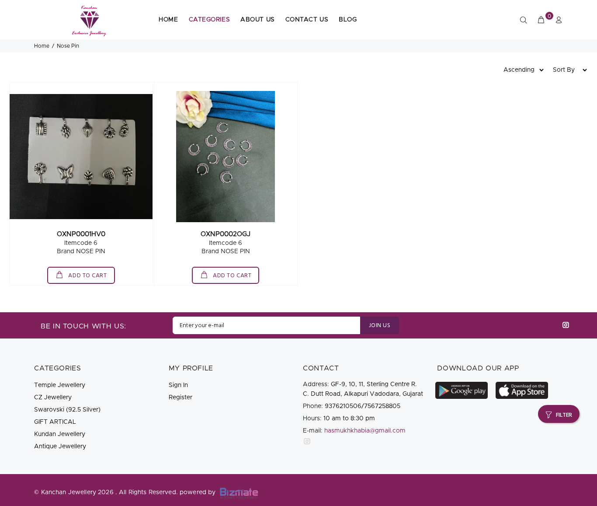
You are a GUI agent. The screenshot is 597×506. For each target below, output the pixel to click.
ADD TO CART (87, 276)
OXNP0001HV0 (81, 234)
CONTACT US (307, 20)
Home (41, 46)
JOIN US (379, 326)
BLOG (348, 20)
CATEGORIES (209, 20)
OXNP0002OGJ (225, 234)
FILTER (564, 415)
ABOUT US (257, 20)
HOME (168, 20)
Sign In (178, 385)
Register (180, 397)
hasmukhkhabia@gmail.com (365, 431)
